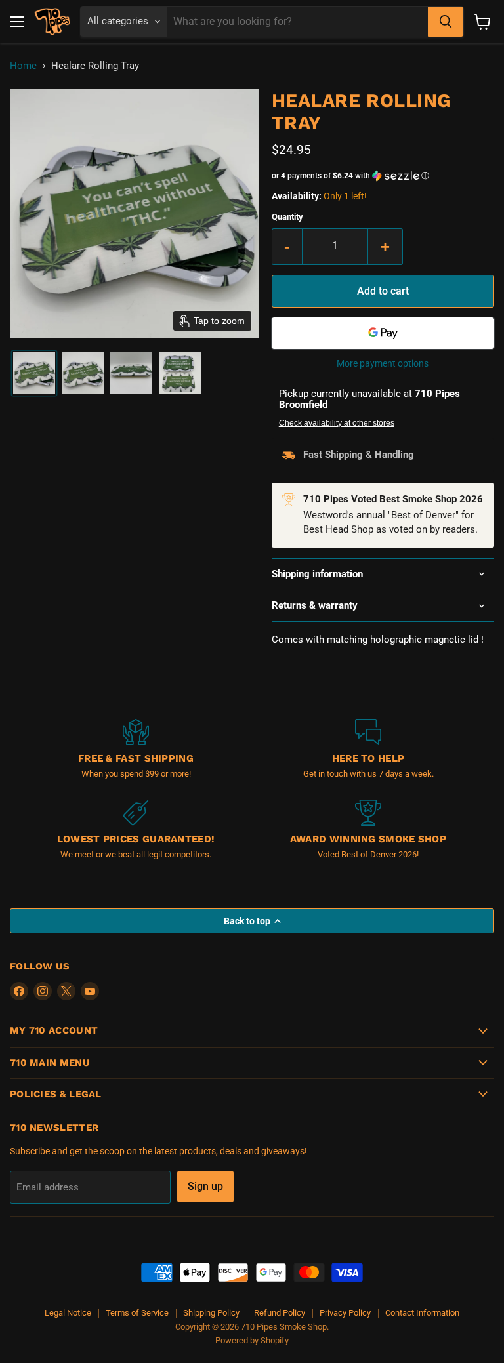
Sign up (205, 1186)
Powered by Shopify (252, 1340)
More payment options (383, 363)
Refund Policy (279, 1313)
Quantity (287, 217)
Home (23, 65)
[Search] (445, 22)
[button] (34, 373)
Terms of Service (137, 1313)
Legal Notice (68, 1313)
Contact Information (422, 1313)
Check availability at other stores (336, 423)
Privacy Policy (345, 1313)
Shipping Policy (211, 1313)
